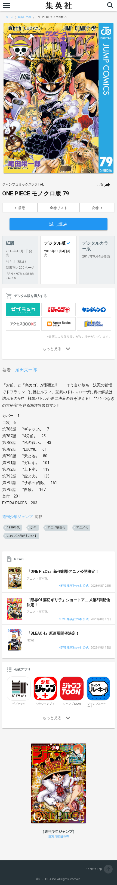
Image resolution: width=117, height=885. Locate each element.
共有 (100, 185)
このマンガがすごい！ (22, 535)
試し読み (58, 224)
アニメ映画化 (56, 527)
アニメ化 (82, 527)
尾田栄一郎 (26, 369)
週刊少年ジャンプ (17, 516)
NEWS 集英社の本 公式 (74, 586)
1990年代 (13, 527)
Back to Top (99, 869)
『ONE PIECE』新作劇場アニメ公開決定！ (63, 571)
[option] (58, 98)
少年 (33, 527)
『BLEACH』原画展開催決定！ (53, 633)
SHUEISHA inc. (47, 879)
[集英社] (58, 5)
